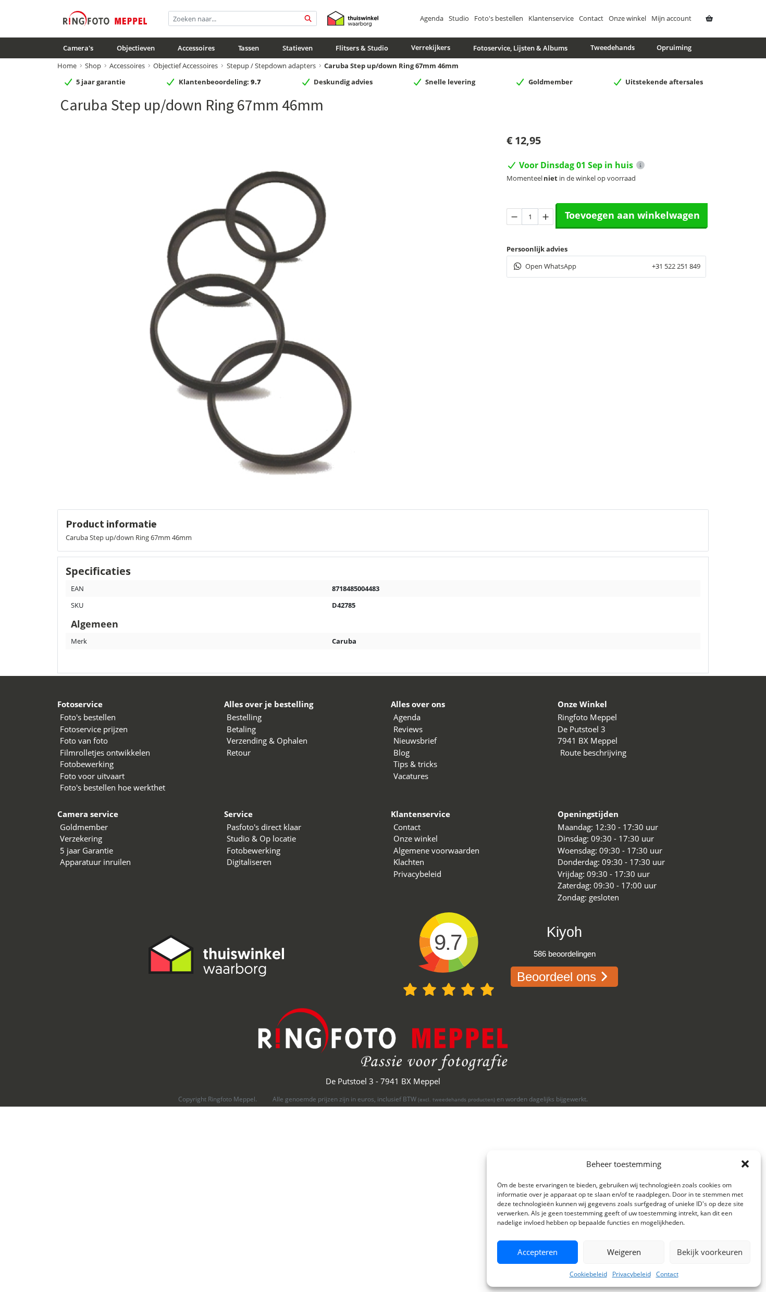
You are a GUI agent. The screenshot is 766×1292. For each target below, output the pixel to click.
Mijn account (671, 18)
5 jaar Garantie (86, 850)
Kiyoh (564, 932)
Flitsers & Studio (362, 48)
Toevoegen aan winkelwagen (632, 215)
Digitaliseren (249, 862)
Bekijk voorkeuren (710, 1252)
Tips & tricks (415, 764)
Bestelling (244, 717)
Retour (239, 752)
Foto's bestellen (498, 18)
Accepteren (537, 1252)
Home (67, 65)
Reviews (408, 729)
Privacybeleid (631, 1274)
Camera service (87, 814)
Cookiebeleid (588, 1274)
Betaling (241, 729)
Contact (667, 1274)
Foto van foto (84, 740)
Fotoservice (80, 704)
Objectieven (136, 48)
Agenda (431, 18)
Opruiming (674, 47)
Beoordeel (556, 977)
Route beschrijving (593, 752)
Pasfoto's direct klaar (264, 827)
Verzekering (81, 838)
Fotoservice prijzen (94, 729)
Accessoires (196, 48)
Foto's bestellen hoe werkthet (112, 787)
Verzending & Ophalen (267, 740)
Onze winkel (627, 18)
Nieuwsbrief (415, 740)
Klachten (408, 862)
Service (238, 814)
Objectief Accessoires (185, 65)
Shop (93, 65)
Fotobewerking (87, 764)
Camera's (78, 48)
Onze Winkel (582, 704)
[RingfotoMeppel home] (105, 18)
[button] (745, 1164)
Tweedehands (612, 47)
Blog (401, 752)
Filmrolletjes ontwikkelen (105, 752)
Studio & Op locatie (261, 838)
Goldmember (84, 827)
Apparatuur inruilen (95, 862)
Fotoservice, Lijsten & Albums (520, 48)
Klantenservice (551, 18)
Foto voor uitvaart (92, 776)
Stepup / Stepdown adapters (271, 65)
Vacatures (410, 776)
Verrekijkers (430, 47)
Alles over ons (418, 704)
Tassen (248, 48)
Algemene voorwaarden (436, 850)
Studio (459, 18)
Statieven (297, 48)
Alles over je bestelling (268, 704)
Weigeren (624, 1252)
